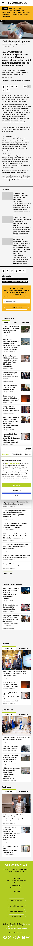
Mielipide (5, 742)
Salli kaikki (16, 485)
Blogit (11, 871)
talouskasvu (5, 281)
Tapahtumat (19, 871)
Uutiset (4, 335)
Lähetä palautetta (16, 911)
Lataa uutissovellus (16, 901)
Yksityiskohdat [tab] (17, 454)
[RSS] (19, 938)
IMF (4, 279)
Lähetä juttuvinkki (16, 906)
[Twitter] (10, 939)
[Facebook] (5, 938)
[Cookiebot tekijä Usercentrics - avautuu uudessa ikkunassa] (23, 449)
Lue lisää (6, 16)
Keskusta (14, 869)
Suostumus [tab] (6, 454)
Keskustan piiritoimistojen (19, 925)
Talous (2, 20)
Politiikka (5, 8)
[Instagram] (14, 938)
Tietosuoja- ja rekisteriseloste (16, 928)
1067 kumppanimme (13, 463)
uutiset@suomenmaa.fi (16, 882)
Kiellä (16, 496)
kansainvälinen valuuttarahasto (14, 279)
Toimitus (16, 891)
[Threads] (28, 939)
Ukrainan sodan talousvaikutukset (18, 281)
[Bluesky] (24, 939)
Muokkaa (15, 490)
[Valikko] (3, 2)
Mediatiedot (16, 917)
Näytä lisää (8, 574)
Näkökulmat (23, 869)
